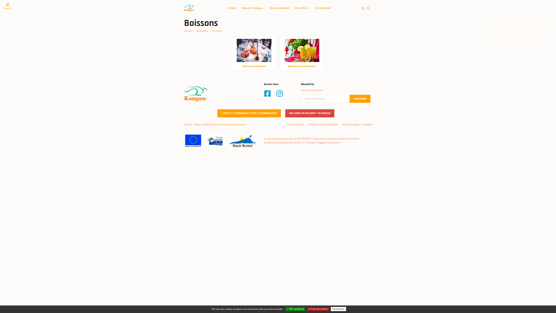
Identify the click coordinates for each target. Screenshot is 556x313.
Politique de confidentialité (323, 124)
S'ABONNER (360, 98)
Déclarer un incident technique (309, 113)
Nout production (279, 8)
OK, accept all (296, 309)
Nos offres (301, 8)
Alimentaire (202, 30)
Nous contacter (295, 124)
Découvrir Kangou (252, 8)
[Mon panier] (362, 8)
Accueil (232, 8)
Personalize (338, 309)
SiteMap (367, 124)
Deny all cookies (319, 309)
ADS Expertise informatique (231, 124)
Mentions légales (351, 124)
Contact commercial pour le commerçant (249, 113)
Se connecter (323, 8)
